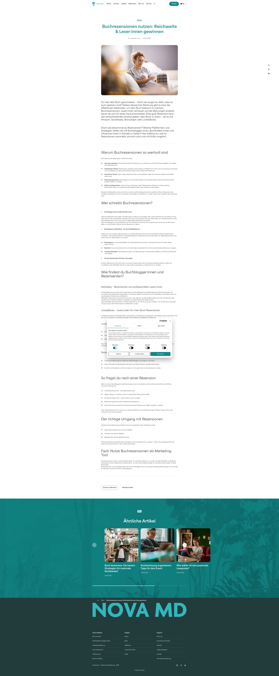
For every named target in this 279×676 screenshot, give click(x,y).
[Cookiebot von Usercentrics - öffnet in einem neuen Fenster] (160, 321)
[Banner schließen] (170, 321)
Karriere (148, 4)
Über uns (141, 4)
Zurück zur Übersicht (110, 487)
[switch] (131, 348)
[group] (121, 557)
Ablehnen (118, 354)
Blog (102, 600)
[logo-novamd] (98, 3)
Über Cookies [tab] (161, 325)
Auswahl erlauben (139, 354)
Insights (123, 4)
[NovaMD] (98, 600)
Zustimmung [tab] (118, 325)
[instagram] (177, 665)
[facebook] (181, 665)
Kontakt (174, 4)
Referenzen (132, 4)
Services (116, 4)
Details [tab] (139, 325)
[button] (268, 65)
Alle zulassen (160, 354)
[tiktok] (185, 665)
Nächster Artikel (127, 487)
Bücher (109, 4)
